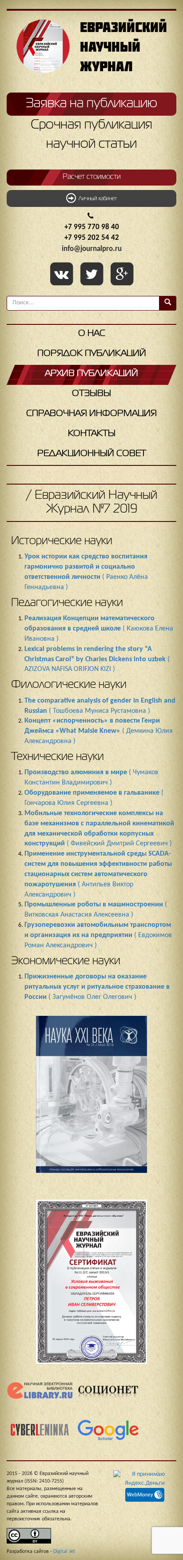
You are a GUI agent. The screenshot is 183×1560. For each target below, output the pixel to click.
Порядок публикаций (91, 353)
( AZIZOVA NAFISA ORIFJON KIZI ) (97, 659)
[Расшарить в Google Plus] (121, 275)
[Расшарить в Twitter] (93, 275)
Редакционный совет (91, 453)
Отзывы (91, 393)
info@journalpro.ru (92, 249)
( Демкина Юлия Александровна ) (98, 731)
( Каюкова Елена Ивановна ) (98, 629)
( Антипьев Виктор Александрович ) (98, 874)
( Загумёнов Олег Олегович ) (97, 987)
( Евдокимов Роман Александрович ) (98, 935)
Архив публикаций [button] (91, 373)
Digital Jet (64, 1551)
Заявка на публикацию (91, 103)
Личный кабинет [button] (96, 199)
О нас (91, 333)
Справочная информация (91, 413)
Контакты (91, 433)
